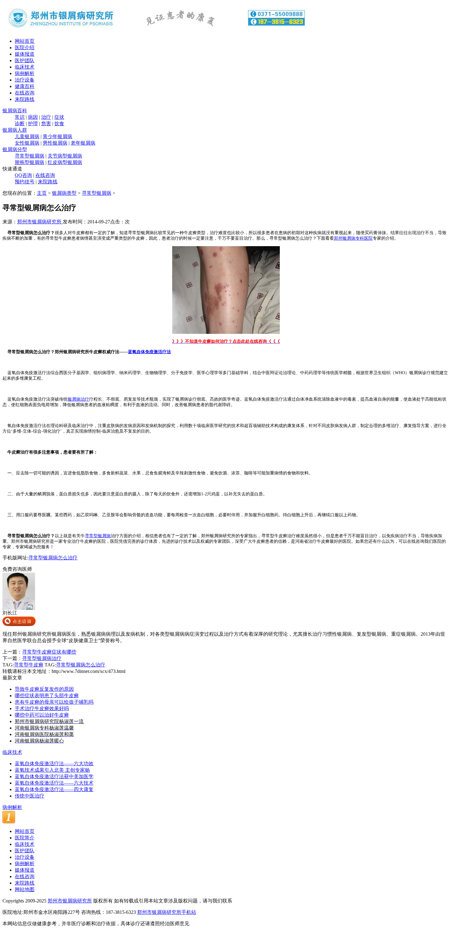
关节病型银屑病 (65, 155)
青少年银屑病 (57, 136)
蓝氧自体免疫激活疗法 (149, 352)
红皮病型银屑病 (65, 162)
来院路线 (24, 99)
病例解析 (24, 73)
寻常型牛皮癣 (28, 664)
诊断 (20, 123)
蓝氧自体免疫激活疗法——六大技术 (54, 783)
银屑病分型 (14, 149)
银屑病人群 (14, 130)
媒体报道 (24, 54)
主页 (42, 193)
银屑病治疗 (78, 399)
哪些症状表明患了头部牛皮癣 (47, 695)
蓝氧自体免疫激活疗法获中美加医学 (54, 776)
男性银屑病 (55, 143)
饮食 (59, 123)
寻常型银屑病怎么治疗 (52, 557)
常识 (20, 117)
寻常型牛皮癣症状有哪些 (49, 651)
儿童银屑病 (27, 136)
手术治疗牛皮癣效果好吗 (42, 708)
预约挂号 (24, 181)
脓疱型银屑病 (29, 162)
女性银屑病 (27, 143)
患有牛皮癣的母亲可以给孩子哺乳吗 (54, 702)
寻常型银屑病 (29, 155)
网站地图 (24, 889)
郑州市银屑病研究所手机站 (166, 912)
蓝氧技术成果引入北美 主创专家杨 (52, 770)
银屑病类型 (64, 193)
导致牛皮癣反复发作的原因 (44, 689)
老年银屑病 (83, 143)
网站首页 (24, 41)
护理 (33, 123)
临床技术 (24, 67)
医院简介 (24, 837)
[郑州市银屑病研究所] (156, 31)
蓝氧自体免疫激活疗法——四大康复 (54, 789)
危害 (46, 123)
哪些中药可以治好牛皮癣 (42, 715)
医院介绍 (24, 47)
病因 (33, 117)
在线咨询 (24, 92)
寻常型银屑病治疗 (41, 658)
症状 (59, 117)
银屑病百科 (14, 110)
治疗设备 (24, 79)
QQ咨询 (23, 175)
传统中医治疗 (29, 795)
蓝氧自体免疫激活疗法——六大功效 (54, 763)
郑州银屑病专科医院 (353, 238)
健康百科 (24, 86)
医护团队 (24, 60)
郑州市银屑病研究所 (40, 221)
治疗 (46, 117)
